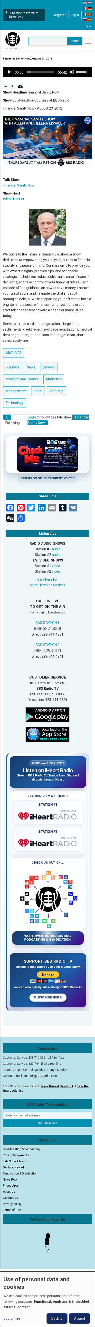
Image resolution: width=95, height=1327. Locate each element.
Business (12, 367)
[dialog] (47, 1299)
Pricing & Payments (16, 1155)
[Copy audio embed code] (6, 86)
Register (59, 15)
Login (32, 417)
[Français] (85, 8)
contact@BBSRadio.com (40, 1076)
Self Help (56, 391)
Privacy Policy (12, 1204)
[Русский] (85, 19)
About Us (9, 1191)
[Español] (90, 19)
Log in (75, 15)
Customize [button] (11, 1318)
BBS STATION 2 (47, 645)
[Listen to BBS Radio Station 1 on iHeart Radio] (48, 815)
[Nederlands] (90, 2)
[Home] (12, 41)
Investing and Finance (22, 379)
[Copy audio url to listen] (12, 86)
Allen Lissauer (13, 199)
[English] (85, 2)
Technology (14, 403)
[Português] (90, 14)
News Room (11, 1179)
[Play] (9, 72)
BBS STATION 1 (47, 623)
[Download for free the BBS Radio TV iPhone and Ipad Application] (47, 734)
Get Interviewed (13, 1167)
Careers (49, 367)
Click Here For (47, 579)
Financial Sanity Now (18, 185)
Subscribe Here (48, 997)
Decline (57, 1318)
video (56, 566)
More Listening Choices (47, 585)
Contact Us (10, 1197)
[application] (47, 72)
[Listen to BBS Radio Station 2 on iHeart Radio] (48, 842)
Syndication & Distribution (20, 1173)
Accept (79, 1318)
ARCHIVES (14, 353)
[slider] (40, 72)
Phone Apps (11, 1185)
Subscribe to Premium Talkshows (23, 14)
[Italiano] (85, 14)
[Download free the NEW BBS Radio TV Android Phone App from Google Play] (47, 714)
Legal (38, 391)
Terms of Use (12, 1210)
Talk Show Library (14, 1161)
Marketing (54, 379)
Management (16, 391)
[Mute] (72, 72)
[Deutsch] (90, 8)
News (31, 367)
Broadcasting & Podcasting (21, 1149)
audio (56, 549)
